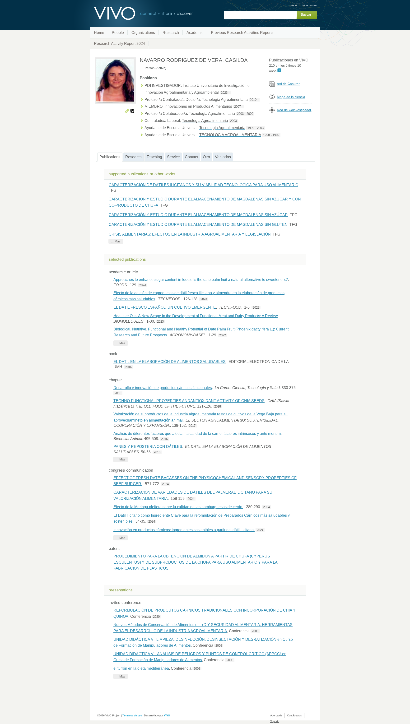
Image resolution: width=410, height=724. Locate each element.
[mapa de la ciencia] (272, 99)
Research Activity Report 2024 (119, 44)
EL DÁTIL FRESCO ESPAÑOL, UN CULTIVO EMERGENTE (164, 307)
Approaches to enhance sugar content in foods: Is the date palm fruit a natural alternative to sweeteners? (200, 280)
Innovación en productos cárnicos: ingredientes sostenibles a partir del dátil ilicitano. (184, 530)
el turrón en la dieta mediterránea (141, 668)
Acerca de (276, 715)
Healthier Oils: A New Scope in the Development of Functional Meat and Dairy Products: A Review (195, 316)
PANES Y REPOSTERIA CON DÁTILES (147, 447)
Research (171, 33)
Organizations (143, 33)
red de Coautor (288, 84)
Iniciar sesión (309, 5)
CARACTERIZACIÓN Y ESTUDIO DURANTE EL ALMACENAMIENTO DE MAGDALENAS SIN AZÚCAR (198, 215)
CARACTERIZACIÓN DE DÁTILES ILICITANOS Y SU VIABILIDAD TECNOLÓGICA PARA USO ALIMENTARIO (203, 185)
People (118, 33)
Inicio (294, 5)
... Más (116, 241)
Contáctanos (294, 715)
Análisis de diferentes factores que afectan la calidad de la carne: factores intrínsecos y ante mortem (197, 434)
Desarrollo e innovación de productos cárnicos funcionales (162, 388)
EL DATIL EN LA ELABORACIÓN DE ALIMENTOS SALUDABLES (169, 362)
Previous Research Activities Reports (242, 33)
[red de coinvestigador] (272, 112)
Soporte (274, 721)
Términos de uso (132, 715)
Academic (194, 33)
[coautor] (272, 86)
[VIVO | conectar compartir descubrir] (136, 14)
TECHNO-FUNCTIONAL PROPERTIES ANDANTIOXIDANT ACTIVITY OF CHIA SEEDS (189, 401)
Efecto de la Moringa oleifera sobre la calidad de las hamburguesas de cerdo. (178, 507)
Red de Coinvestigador (294, 110)
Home (99, 33)
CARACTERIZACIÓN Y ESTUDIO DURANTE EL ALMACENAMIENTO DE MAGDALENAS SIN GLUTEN (198, 225)
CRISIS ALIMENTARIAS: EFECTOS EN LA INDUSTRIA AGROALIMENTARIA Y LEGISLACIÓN (190, 234)
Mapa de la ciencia (291, 97)
